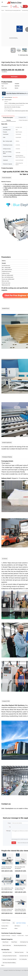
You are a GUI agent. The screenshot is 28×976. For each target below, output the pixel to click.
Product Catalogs (22, 923)
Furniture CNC (4, 926)
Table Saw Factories (19, 952)
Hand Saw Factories (7, 952)
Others (16, 928)
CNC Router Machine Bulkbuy (9, 962)
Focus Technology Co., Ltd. (18, 970)
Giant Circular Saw (7, 945)
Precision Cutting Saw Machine (9, 959)
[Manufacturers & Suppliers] (14, 2)
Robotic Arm (4, 928)
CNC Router (17, 926)
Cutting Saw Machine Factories (9, 955)
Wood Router (5, 942)
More (2, 965)
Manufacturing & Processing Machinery (13, 10)
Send (14, 842)
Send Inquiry (14, 76)
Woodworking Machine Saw (20, 945)
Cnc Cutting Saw (23, 959)
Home (2, 10)
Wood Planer (14, 942)
